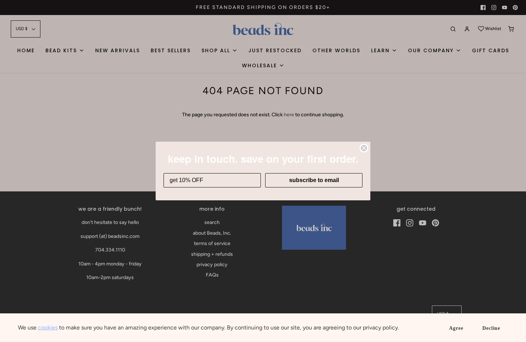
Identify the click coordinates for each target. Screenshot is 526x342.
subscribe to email (314, 180)
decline (491, 328)
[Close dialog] (363, 148)
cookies (48, 327)
